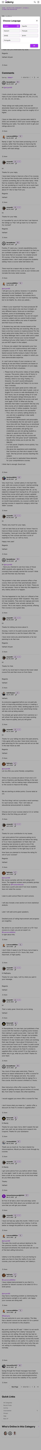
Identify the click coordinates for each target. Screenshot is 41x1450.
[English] (9, 2)
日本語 (6, 35)
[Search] (35, 2)
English (6, 26)
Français (24, 31)
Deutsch (6, 31)
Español (24, 26)
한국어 (24, 35)
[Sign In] (38, 2)
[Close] (37, 21)
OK (34, 45)
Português (7, 40)
